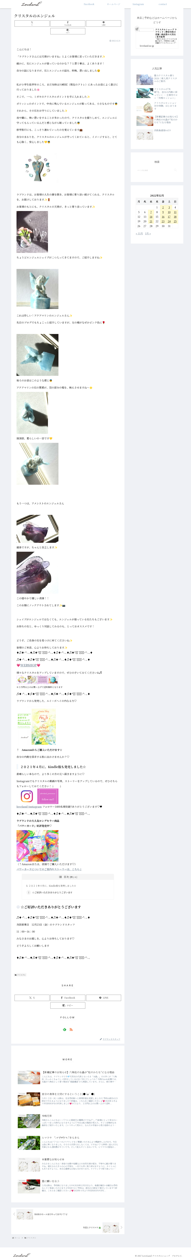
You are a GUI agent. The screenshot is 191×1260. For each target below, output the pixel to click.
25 (175, 221)
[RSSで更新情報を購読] (71, 1029)
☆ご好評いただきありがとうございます (52, 892)
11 (175, 212)
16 (163, 216)
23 (163, 221)
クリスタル (21, 975)
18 (175, 216)
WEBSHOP (28, 665)
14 (151, 216)
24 (169, 221)
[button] (67, 31)
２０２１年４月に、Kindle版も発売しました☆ (52, 885)
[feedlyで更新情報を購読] (64, 1029)
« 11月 (139, 233)
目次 (66, 877)
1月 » (148, 233)
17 (169, 216)
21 (151, 221)
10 (169, 212)
